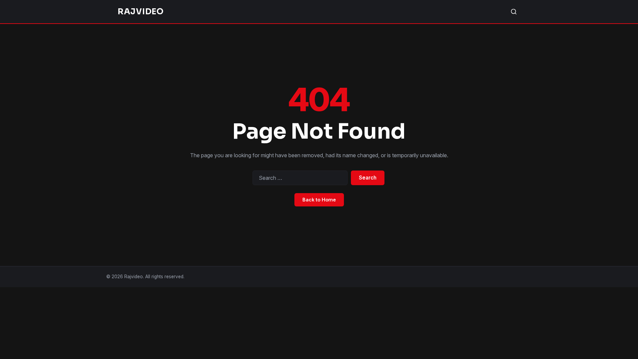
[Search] (513, 11)
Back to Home (319, 199)
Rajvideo (141, 12)
